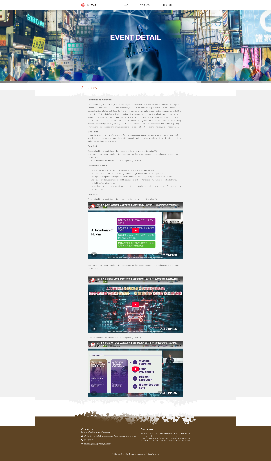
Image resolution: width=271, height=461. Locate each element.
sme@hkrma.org (105, 444)
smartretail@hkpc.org (91, 444)
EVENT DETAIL (145, 5)
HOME (125, 5)
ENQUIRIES (167, 5)
